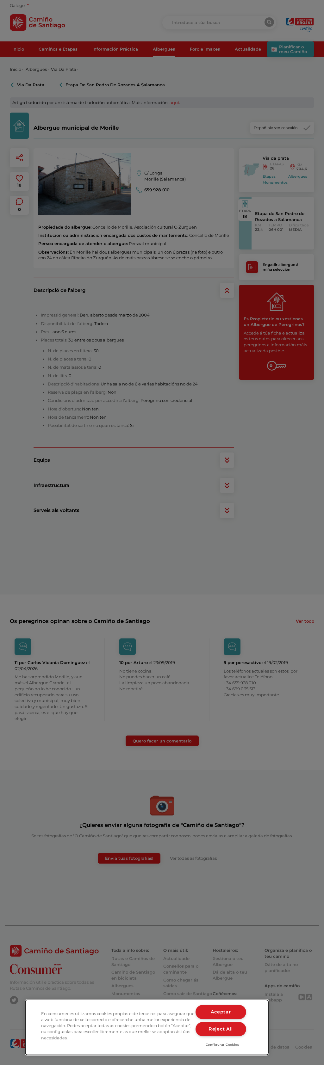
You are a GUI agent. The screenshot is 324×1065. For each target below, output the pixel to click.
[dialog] (146, 1027)
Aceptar (221, 1012)
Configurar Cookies (222, 1044)
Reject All (221, 1029)
